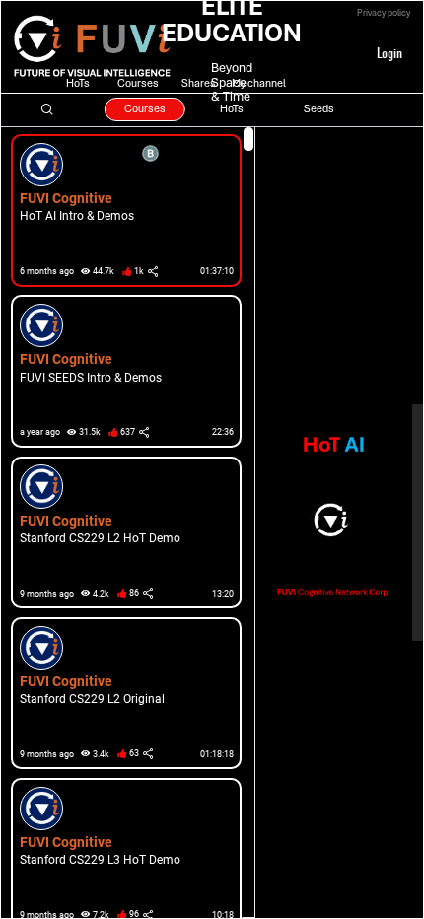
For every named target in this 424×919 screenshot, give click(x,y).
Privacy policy (383, 12)
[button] (121, 210)
